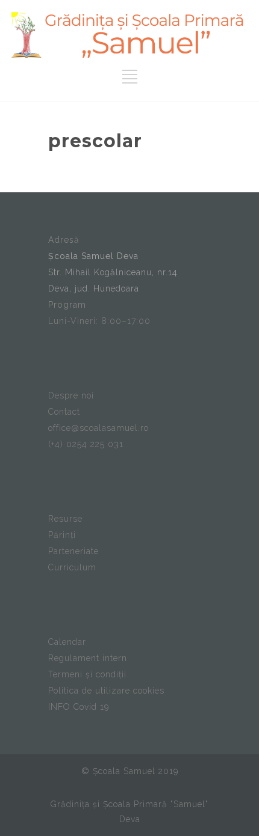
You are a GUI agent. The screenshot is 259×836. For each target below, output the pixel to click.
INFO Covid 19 (78, 707)
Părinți (62, 535)
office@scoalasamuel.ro (98, 428)
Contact (64, 411)
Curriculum (72, 567)
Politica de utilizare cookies (106, 690)
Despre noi (71, 395)
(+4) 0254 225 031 (85, 444)
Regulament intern (87, 658)
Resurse (65, 518)
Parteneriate (73, 551)
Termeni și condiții (87, 674)
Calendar (67, 642)
